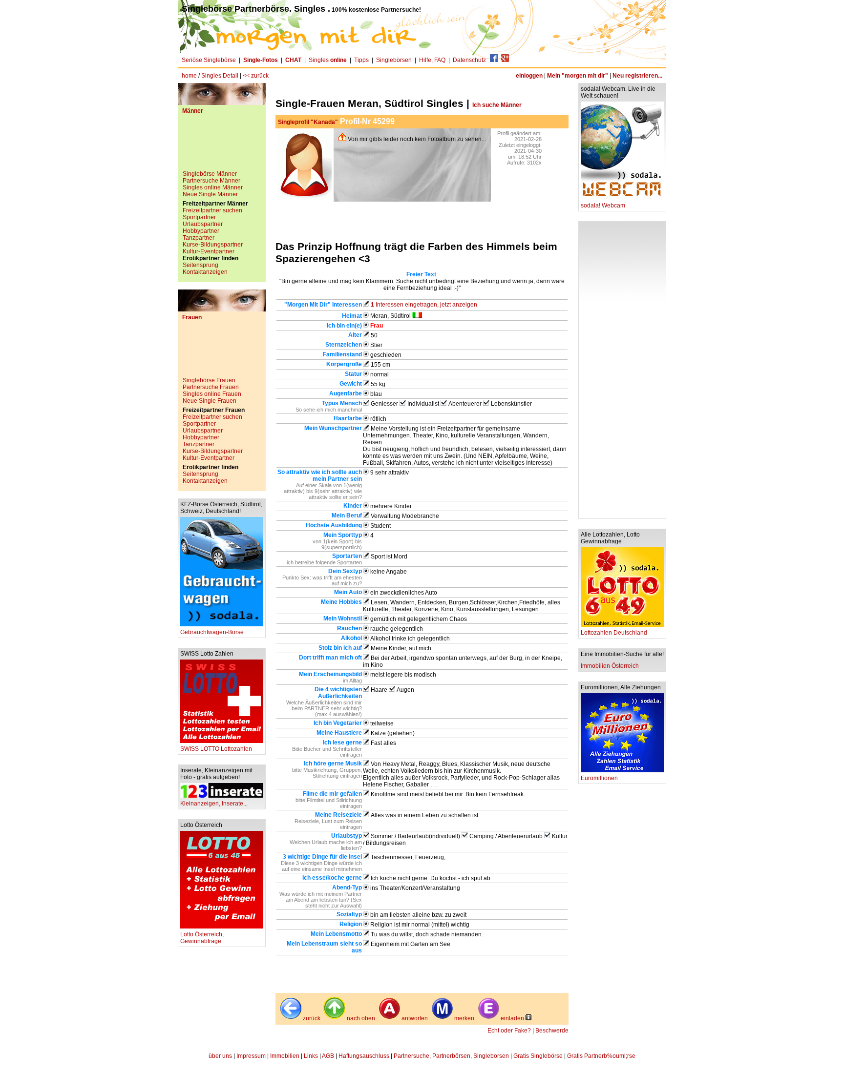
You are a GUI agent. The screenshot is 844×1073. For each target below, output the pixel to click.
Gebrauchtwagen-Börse (212, 632)
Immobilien (284, 1055)
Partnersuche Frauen (211, 387)
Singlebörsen (394, 60)
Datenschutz (469, 60)
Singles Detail (219, 75)
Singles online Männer (213, 187)
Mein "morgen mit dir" (577, 75)
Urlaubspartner (203, 224)
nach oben (361, 1018)
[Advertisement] (222, 146)
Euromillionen (599, 778)
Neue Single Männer (210, 194)
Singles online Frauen (212, 394)
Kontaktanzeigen (205, 271)
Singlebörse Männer (210, 173)
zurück (311, 1018)
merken (464, 1018)
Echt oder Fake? (509, 1030)
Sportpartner (199, 217)
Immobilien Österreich (610, 665)
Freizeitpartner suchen (212, 210)
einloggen (529, 75)
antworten (414, 1018)
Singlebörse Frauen (209, 380)
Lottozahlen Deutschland (614, 632)
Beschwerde (552, 1030)
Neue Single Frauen (209, 400)
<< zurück (256, 75)
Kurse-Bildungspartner (213, 244)
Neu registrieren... (637, 75)
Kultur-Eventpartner (208, 251)
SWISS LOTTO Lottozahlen (216, 748)
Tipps (361, 60)
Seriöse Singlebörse (209, 60)
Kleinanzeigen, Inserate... (214, 803)
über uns (220, 1055)
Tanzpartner (198, 237)
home (189, 75)
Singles (328, 60)
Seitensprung (200, 265)
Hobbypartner (201, 230)
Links (311, 1055)
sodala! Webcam (603, 205)
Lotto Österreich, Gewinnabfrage (202, 938)
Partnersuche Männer (211, 180)
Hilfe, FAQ (432, 60)
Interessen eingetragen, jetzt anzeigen (424, 304)
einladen (512, 1018)
